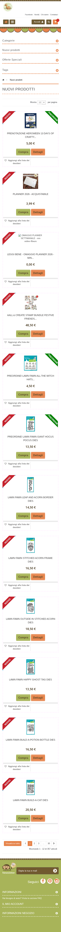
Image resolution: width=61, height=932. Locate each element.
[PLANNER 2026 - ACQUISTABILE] (30, 181)
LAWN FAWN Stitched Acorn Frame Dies (30, 560)
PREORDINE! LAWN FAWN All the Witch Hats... (30, 378)
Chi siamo (44, 15)
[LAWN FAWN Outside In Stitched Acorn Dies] (30, 606)
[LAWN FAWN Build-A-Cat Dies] (30, 787)
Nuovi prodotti (11, 50)
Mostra (33, 102)
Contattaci (54, 15)
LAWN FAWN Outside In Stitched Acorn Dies (30, 621)
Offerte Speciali (12, 59)
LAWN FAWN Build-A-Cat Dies (30, 800)
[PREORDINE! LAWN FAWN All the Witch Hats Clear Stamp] (30, 363)
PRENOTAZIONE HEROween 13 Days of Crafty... (30, 135)
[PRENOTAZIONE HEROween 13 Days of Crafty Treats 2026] (30, 120)
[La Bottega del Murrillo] (30, 6)
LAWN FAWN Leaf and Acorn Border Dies (30, 499)
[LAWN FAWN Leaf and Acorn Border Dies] (30, 484)
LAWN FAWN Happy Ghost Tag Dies (30, 679)
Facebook (29, 15)
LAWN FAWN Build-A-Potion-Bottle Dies (30, 739)
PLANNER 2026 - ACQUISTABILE (30, 194)
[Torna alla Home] (6, 22)
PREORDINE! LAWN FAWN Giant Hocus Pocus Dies (31, 438)
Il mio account (13, 904)
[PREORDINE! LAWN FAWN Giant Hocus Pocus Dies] (30, 423)
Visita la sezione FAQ (32, 898)
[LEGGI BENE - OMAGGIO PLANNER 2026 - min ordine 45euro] (30, 241)
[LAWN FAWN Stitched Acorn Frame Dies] (30, 545)
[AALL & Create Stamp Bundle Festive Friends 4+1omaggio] (30, 302)
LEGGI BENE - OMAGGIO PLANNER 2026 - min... (30, 256)
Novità (36, 15)
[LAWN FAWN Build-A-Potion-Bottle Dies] (30, 727)
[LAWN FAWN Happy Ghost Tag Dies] (30, 666)
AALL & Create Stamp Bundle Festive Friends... (30, 317)
